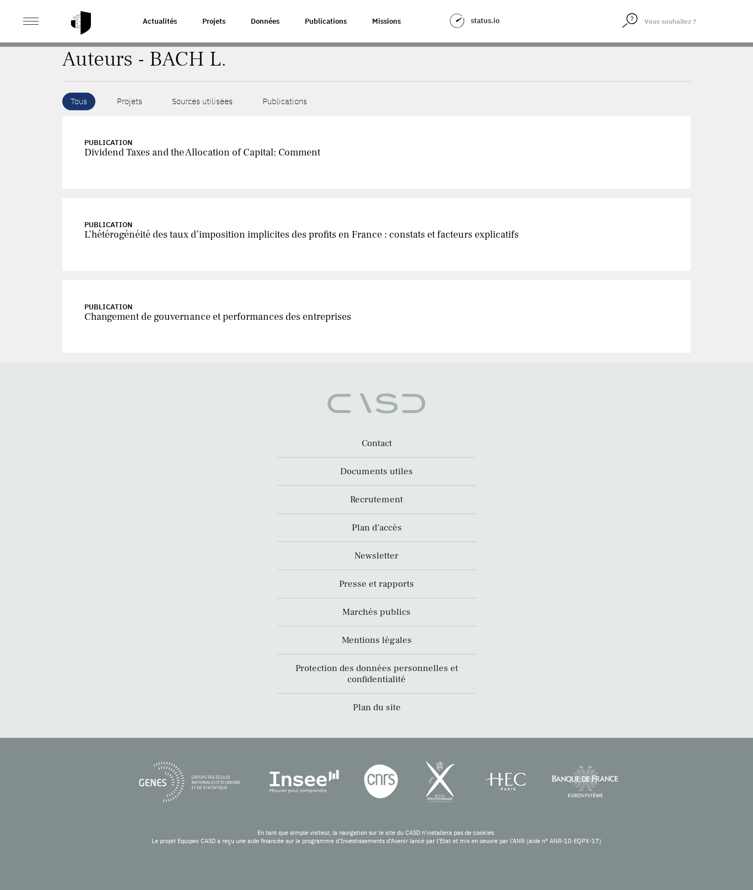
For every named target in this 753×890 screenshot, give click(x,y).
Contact (377, 443)
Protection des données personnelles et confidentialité (376, 673)
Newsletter (376, 556)
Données (265, 21)
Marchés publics (376, 612)
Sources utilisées (202, 101)
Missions (386, 21)
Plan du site (377, 707)
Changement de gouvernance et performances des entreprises (217, 316)
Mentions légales (377, 640)
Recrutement (376, 500)
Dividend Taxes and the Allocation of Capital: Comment (202, 152)
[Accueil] (81, 23)
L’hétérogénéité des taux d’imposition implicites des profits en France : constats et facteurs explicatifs (301, 234)
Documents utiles (376, 471)
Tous (79, 101)
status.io (485, 20)
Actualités (160, 21)
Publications (326, 21)
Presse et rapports (376, 584)
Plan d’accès (377, 528)
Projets (213, 21)
